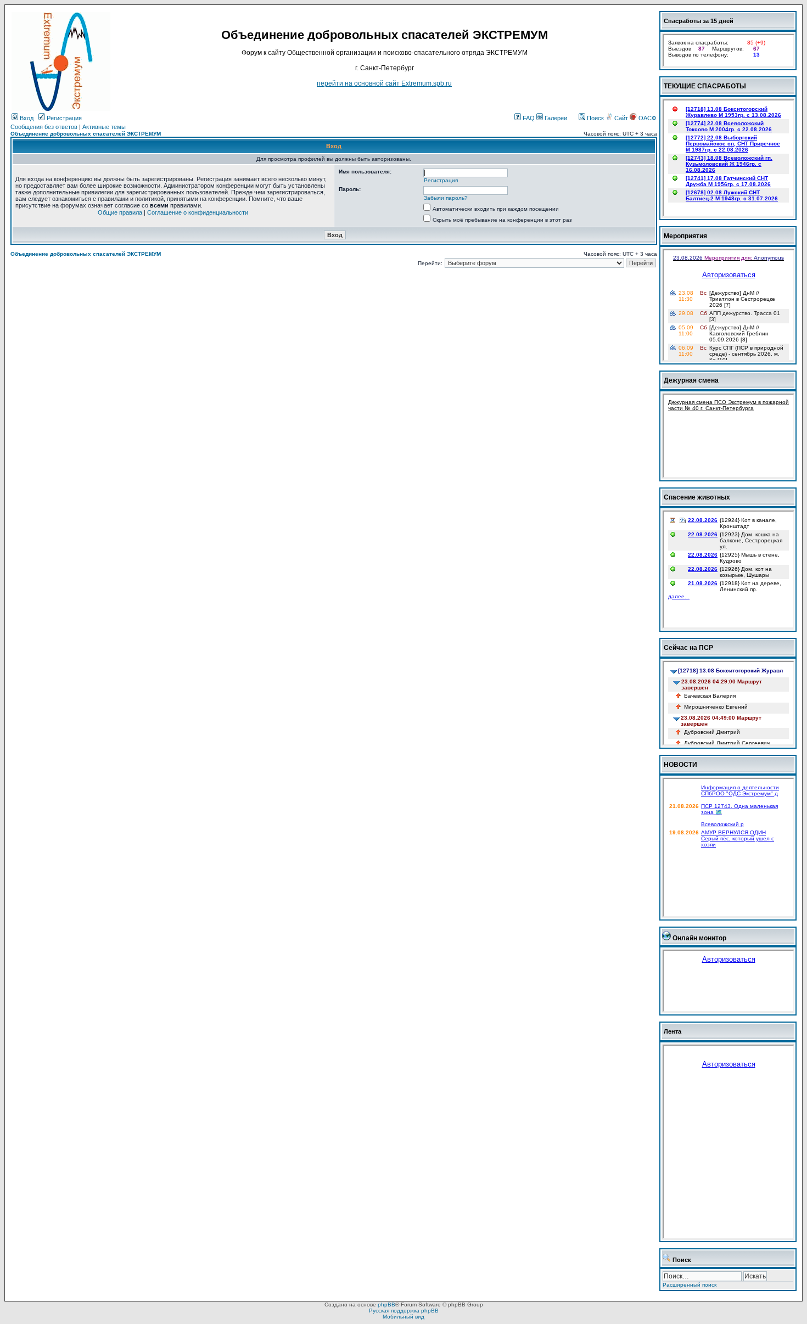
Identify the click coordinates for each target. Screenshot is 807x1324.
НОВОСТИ (680, 764)
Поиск (594, 118)
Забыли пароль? (446, 198)
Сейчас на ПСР (688, 648)
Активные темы (104, 127)
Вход (25, 118)
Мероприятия (685, 236)
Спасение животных (697, 497)
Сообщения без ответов (43, 127)
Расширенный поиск (689, 1285)
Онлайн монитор (699, 938)
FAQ (528, 118)
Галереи (555, 118)
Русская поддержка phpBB (404, 1311)
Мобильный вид (403, 1317)
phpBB (386, 1304)
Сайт (621, 118)
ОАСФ (646, 118)
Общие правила (120, 212)
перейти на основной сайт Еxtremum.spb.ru (384, 83)
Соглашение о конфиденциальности (197, 212)
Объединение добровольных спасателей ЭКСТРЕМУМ (85, 134)
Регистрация (63, 118)
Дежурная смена (691, 380)
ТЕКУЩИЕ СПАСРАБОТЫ (705, 86)
